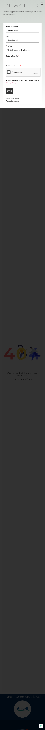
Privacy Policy (11, 83)
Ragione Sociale (12, 56)
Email (8, 36)
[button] (42, 3)
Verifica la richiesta (13, 66)
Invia (9, 90)
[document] (22, 365)
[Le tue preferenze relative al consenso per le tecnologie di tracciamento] (41, 726)
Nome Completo (12, 26)
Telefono (9, 46)
